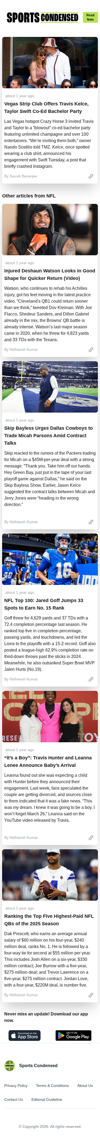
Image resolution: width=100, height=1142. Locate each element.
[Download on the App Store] (25, 1035)
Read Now (90, 17)
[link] (91, 176)
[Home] (42, 17)
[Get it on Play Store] (73, 1035)
